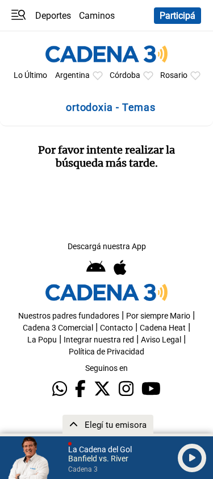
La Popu (42, 340)
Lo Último (30, 75)
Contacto (116, 328)
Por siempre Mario (158, 316)
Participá (177, 15)
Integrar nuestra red (99, 340)
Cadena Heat (163, 328)
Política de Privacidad (106, 352)
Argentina (72, 75)
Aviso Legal (161, 340)
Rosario (173, 75)
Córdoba (125, 75)
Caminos (97, 15)
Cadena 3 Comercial (58, 328)
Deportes (53, 15)
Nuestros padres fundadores (68, 316)
